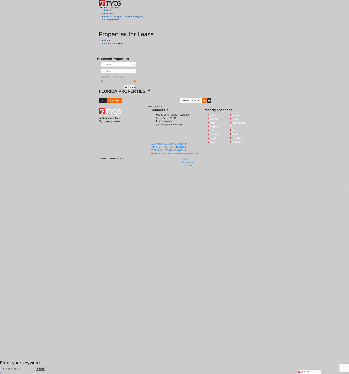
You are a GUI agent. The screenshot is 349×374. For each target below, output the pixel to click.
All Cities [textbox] (107, 71)
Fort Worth (214, 134)
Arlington (213, 115)
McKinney (235, 119)
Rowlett (235, 134)
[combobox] (118, 64)
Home (185, 159)
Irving (211, 142)
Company (187, 165)
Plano (234, 130)
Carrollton (213, 119)
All (103, 100)
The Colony (236, 138)
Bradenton (236, 142)
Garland (212, 138)
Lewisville (235, 115)
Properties (187, 162)
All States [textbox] (107, 64)
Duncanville (214, 127)
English (305, 371)
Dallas (212, 123)
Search (131, 87)
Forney (212, 131)
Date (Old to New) (190, 100)
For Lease (114, 100)
